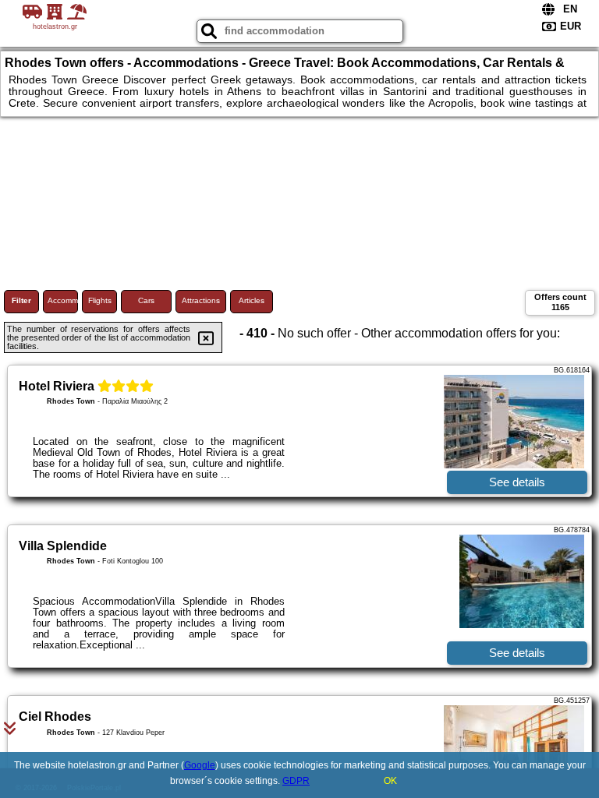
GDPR (296, 780)
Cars (146, 300)
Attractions (201, 300)
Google (199, 765)
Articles (251, 300)
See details (517, 482)
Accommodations (63, 300)
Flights (100, 300)
